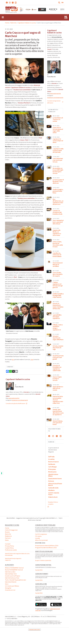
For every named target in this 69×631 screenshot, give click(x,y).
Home (7, 23)
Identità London (10, 572)
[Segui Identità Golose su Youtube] (16, 2)
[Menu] (3, 17)
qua (32, 359)
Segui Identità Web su (54, 430)
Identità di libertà (10, 582)
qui (13, 359)
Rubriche (13, 23)
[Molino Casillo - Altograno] (31, 9)
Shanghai (8, 588)
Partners (8, 538)
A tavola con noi (10, 590)
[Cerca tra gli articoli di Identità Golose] (59, 2)
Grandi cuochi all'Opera (12, 576)
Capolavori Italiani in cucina (27, 23)
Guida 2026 (38, 570)
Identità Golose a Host (12, 578)
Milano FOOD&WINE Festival (14, 568)
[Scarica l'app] (41, 604)
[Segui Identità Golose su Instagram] (10, 2)
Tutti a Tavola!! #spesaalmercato (15, 580)
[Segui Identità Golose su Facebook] (7, 2)
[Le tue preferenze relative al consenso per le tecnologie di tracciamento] (1, 473)
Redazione (8, 536)
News (7, 540)
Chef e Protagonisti (11, 530)
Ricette (7, 532)
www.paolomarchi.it (13, 398)
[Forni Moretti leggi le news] (42, 9)
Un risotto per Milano (12, 586)
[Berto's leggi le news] (53, 9)
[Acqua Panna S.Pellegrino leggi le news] (19, 9)
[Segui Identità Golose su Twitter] (13, 2)
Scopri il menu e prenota (43, 560)
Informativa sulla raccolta (34, 629)
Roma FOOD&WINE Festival (14, 570)
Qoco (6, 584)
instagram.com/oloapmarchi (20, 400)
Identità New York (11, 574)
